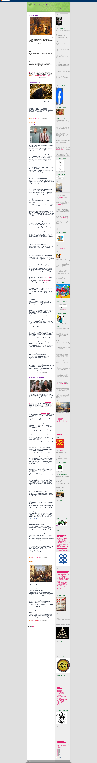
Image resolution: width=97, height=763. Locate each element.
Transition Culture (59, 690)
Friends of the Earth (60, 677)
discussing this (31, 72)
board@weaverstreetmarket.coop (60, 149)
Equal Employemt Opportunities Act (62, 540)
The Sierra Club (59, 678)
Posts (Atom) (34, 626)
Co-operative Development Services (62, 576)
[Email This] (40, 77)
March (59, 746)
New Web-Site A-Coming (33, 15)
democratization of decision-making (61, 383)
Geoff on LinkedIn (59, 419)
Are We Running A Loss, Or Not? (35, 124)
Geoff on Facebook (60, 418)
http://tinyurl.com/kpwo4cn (33, 518)
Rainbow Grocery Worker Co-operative (62, 584)
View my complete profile (59, 279)
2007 (57, 755)
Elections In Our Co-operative (34, 563)
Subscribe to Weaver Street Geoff (60, 248)
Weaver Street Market (60, 506)
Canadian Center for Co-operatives (62, 582)
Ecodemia (58, 687)
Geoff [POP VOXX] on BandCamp (62, 420)
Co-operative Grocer (60, 575)
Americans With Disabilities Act (61, 541)
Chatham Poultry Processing (61, 703)
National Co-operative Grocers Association (63, 574)
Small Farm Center (59, 581)
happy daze (61, 450)
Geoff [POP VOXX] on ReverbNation (62, 421)
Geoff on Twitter (59, 423)
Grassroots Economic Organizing (61, 573)
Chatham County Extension (61, 702)
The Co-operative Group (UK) (61, 585)
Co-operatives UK (59, 587)
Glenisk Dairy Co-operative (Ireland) (62, 705)
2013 (57, 749)
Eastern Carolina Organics (61, 700)
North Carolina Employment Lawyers (62, 548)
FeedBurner (64, 309)
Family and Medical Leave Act (61, 539)
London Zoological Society (60, 692)
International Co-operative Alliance (62, 590)
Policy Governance (60, 508)
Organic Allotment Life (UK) (61, 706)
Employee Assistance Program (61, 535)
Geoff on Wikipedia (59, 424)
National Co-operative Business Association (63, 578)
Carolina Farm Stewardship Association (62, 699)
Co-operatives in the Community (61, 583)
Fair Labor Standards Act (60, 537)
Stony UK (58, 704)
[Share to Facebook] (44, 77)
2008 (57, 754)
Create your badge (58, 104)
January (59, 748)
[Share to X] (43, 77)
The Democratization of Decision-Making (36, 377)
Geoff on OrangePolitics (60, 422)
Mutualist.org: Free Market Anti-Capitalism (63, 591)
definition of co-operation (45, 413)
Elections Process (60, 204)
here (40, 604)
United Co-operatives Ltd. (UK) (61, 586)
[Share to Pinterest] (45, 77)
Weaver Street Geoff (40, 5)
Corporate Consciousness (60, 693)
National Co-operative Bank (61, 577)
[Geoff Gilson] (59, 103)
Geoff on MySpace (59, 434)
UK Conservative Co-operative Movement (63, 589)
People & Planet (59, 688)
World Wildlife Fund (59, 691)
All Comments (59, 178)
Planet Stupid (59, 689)
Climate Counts (59, 694)
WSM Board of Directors (60, 507)
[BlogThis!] (41, 77)
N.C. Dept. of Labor (60, 536)
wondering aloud (46, 280)
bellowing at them (47, 277)
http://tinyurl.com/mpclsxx (43, 518)
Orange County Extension (60, 701)
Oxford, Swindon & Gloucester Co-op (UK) (63, 588)
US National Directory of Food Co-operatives (63, 571)
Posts (58, 176)
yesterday (34, 101)
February (59, 747)
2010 (57, 752)
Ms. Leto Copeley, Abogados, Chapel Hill (62, 550)
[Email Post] (40, 118)
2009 (57, 753)
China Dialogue (59, 695)
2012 (57, 750)
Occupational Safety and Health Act (62, 538)
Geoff (58, 30)
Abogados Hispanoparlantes (61, 549)
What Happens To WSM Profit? (34, 82)
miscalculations (49, 489)
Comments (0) (41, 75)
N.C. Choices (59, 698)
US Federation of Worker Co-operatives (62, 572)
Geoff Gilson (57, 87)
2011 (57, 751)
